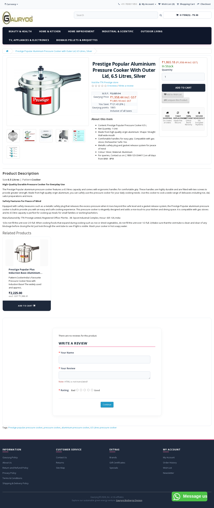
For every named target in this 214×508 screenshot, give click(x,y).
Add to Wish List (174, 94)
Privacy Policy (9, 472)
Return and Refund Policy (15, 467)
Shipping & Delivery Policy (16, 483)
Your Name (67, 352)
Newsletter (168, 472)
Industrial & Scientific (118, 31)
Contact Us (61, 457)
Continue (107, 404)
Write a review (126, 85)
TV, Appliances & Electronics (29, 40)
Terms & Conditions (12, 478)
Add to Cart (183, 87)
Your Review (68, 368)
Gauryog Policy (10, 457)
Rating (65, 390)
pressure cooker (52, 427)
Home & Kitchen (50, 31)
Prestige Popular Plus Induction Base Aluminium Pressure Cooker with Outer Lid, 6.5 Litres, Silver (25, 274)
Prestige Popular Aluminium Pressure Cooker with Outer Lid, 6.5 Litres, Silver (54, 51)
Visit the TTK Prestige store (104, 82)
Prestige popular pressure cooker (25, 427)
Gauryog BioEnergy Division (129, 500)
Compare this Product (176, 100)
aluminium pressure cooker (75, 427)
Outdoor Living (151, 31)
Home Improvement (81, 31)
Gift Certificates (117, 462)
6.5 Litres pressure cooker (103, 427)
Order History (170, 462)
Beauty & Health (20, 31)
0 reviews (112, 85)
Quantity (167, 69)
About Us (7, 462)
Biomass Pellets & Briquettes (76, 40)
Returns (60, 462)
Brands (113, 457)
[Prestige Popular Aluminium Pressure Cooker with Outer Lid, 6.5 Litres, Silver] (48, 91)
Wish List (167, 467)
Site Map (60, 467)
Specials (114, 467)
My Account (169, 457)
